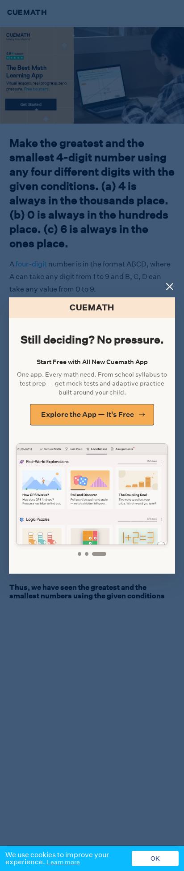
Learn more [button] (63, 862)
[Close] (170, 286)
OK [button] (155, 858)
